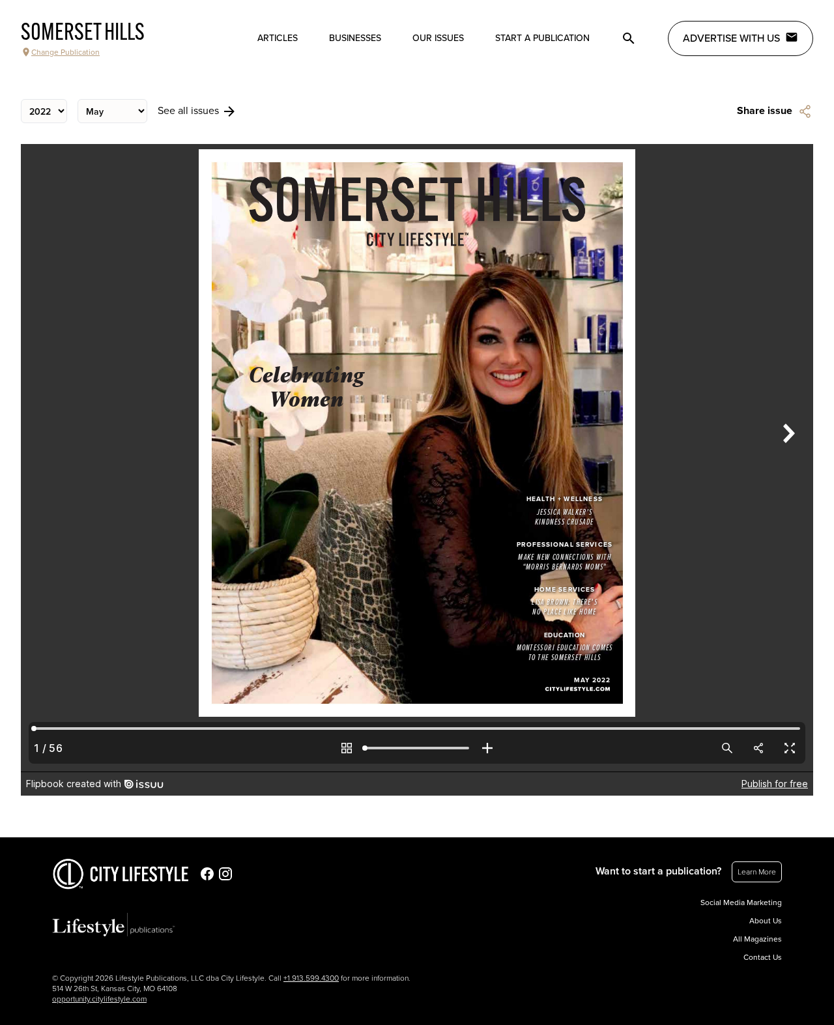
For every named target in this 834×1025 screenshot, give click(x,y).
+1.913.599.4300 (311, 978)
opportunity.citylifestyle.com (99, 998)
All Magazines (757, 939)
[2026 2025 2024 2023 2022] (44, 111)
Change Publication (65, 52)
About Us (765, 920)
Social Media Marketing (741, 902)
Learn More (757, 871)
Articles (277, 38)
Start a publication (542, 38)
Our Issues (438, 38)
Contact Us (762, 957)
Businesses (355, 38)
